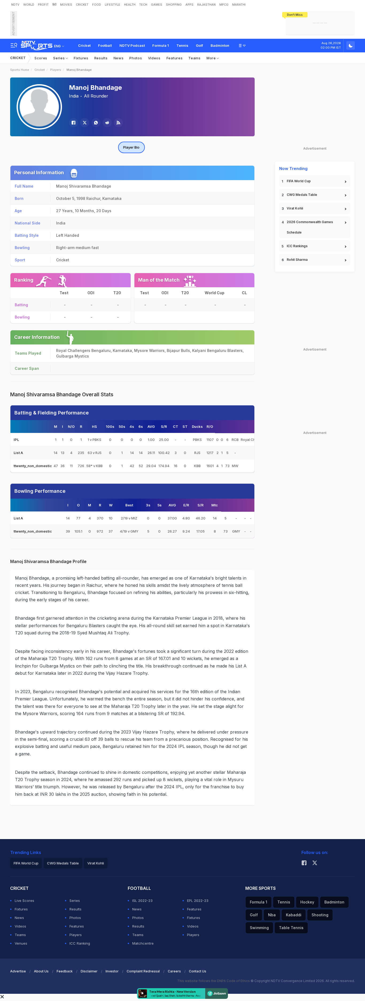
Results (101, 58)
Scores (40, 58)
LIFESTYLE (112, 4)
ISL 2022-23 (142, 900)
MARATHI (239, 4)
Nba (272, 915)
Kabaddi (293, 915)
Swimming (259, 927)
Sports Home (19, 70)
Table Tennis (291, 927)
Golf (199, 45)
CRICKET (82, 4)
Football (105, 45)
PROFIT (43, 4)
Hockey (307, 902)
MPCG (223, 4)
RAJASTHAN (206, 4)
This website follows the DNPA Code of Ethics (214, 981)
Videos (154, 58)
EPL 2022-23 (197, 900)
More (212, 58)
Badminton (220, 45)
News (119, 58)
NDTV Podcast (132, 45)
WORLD (28, 4)
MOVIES (66, 4)
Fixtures (81, 58)
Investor (112, 971)
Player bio (131, 147)
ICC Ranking (79, 943)
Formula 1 (160, 45)
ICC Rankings (297, 246)
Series (59, 58)
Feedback (65, 971)
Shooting (320, 915)
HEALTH (129, 4)
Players (55, 70)
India (74, 96)
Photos (135, 58)
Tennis (182, 45)
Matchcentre (143, 943)
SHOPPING (174, 4)
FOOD (96, 4)
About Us (41, 971)
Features (174, 58)
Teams (194, 58)
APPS (189, 4)
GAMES (156, 4)
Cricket (84, 45)
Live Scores (24, 900)
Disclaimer (89, 971)
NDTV (15, 4)
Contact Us (197, 971)
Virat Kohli (295, 208)
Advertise (18, 971)
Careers (174, 971)
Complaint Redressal (143, 971)
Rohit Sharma (297, 260)
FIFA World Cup (299, 181)
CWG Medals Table (302, 195)
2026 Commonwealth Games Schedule (310, 227)
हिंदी (54, 4)
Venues (21, 943)
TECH (143, 4)
